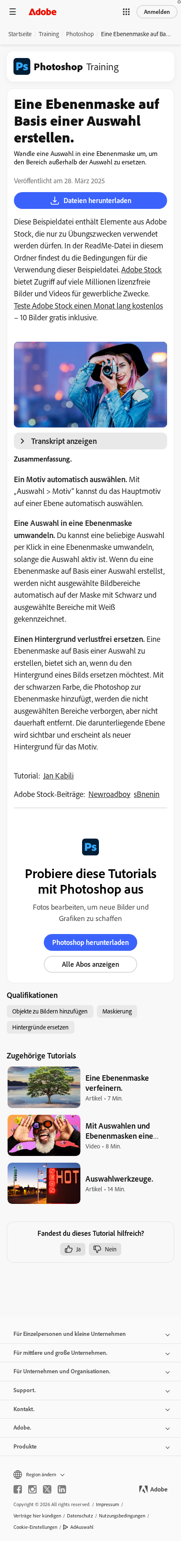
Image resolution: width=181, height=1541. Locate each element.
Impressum (107, 1504)
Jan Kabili (58, 775)
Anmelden (157, 12)
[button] (126, 11)
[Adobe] (42, 11)
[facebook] (17, 1489)
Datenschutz (80, 1515)
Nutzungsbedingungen (122, 1515)
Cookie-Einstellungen (35, 1527)
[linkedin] (62, 1489)
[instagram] (32, 1489)
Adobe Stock (141, 269)
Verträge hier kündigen (37, 1515)
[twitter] (47, 1489)
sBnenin (147, 794)
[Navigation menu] (12, 11)
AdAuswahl (81, 1527)
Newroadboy (109, 794)
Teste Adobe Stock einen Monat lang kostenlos (88, 306)
